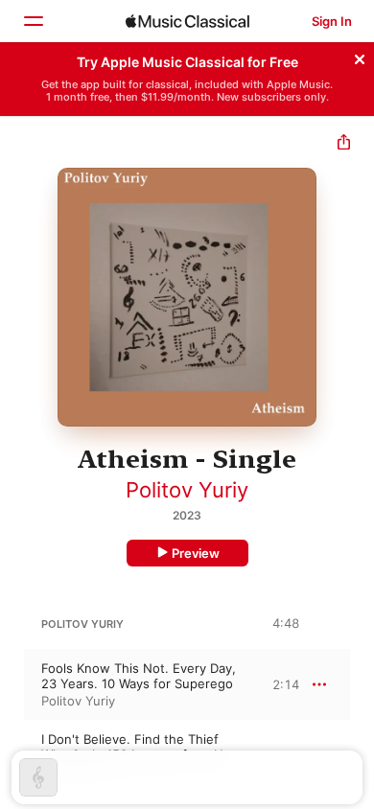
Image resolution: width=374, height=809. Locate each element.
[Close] (359, 56)
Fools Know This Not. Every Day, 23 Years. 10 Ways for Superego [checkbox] (138, 675)
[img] (187, 21)
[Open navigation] (33, 21)
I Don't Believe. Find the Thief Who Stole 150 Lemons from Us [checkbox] (135, 746)
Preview (196, 553)
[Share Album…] (344, 144)
